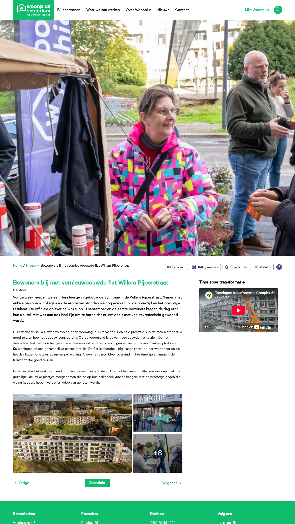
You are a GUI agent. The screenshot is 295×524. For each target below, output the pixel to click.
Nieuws (163, 10)
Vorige (23, 483)
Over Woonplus (138, 10)
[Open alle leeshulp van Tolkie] (279, 267)
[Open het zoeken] (278, 10)
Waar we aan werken (103, 10)
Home (17, 265)
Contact (182, 10)
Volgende (170, 483)
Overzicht (97, 483)
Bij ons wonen (68, 10)
